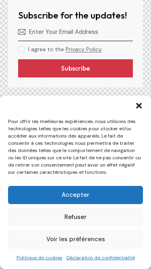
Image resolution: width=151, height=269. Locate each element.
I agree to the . (65, 49)
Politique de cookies (39, 257)
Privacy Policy (84, 49)
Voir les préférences (75, 239)
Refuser (75, 217)
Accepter (75, 195)
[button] (139, 106)
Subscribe (75, 68)
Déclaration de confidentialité (100, 257)
